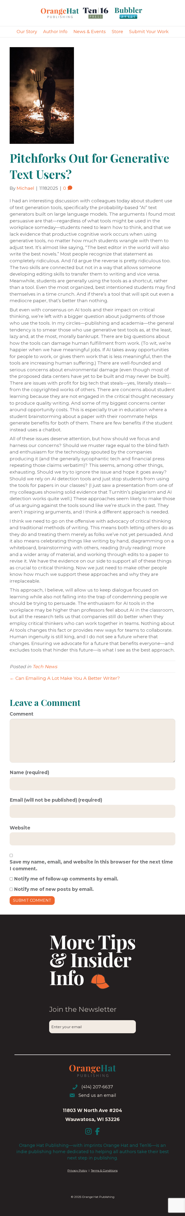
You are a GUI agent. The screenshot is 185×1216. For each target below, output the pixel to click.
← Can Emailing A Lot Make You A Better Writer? (65, 678)
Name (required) (29, 772)
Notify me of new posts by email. (54, 889)
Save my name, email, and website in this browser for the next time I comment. (91, 865)
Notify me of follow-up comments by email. (66, 879)
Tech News (45, 666)
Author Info (55, 31)
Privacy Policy (77, 1170)
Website (20, 828)
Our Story (27, 31)
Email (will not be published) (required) (56, 800)
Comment (21, 714)
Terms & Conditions (104, 1170)
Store (117, 31)
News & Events (89, 31)
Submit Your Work (149, 31)
